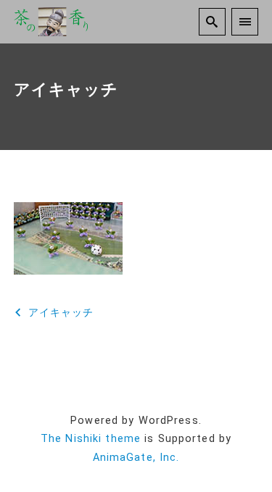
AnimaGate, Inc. (136, 457)
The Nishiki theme (91, 439)
